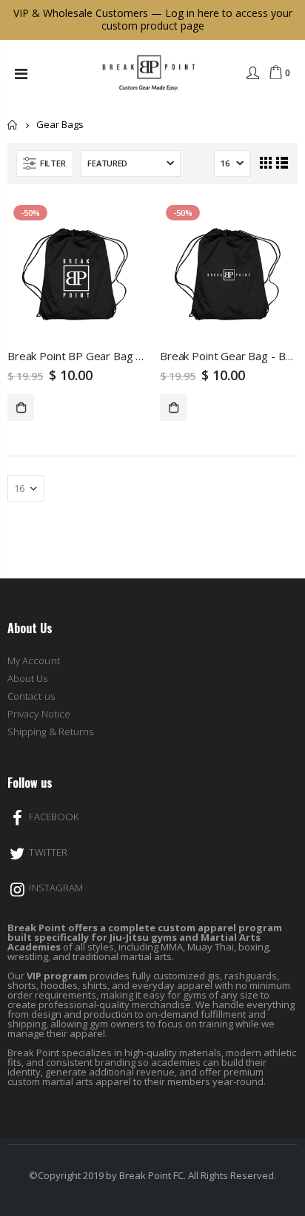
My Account (33, 660)
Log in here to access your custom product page (196, 19)
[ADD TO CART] (20, 407)
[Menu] (21, 74)
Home (13, 125)
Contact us (31, 696)
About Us (27, 678)
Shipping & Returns (50, 731)
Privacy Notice (38, 713)
